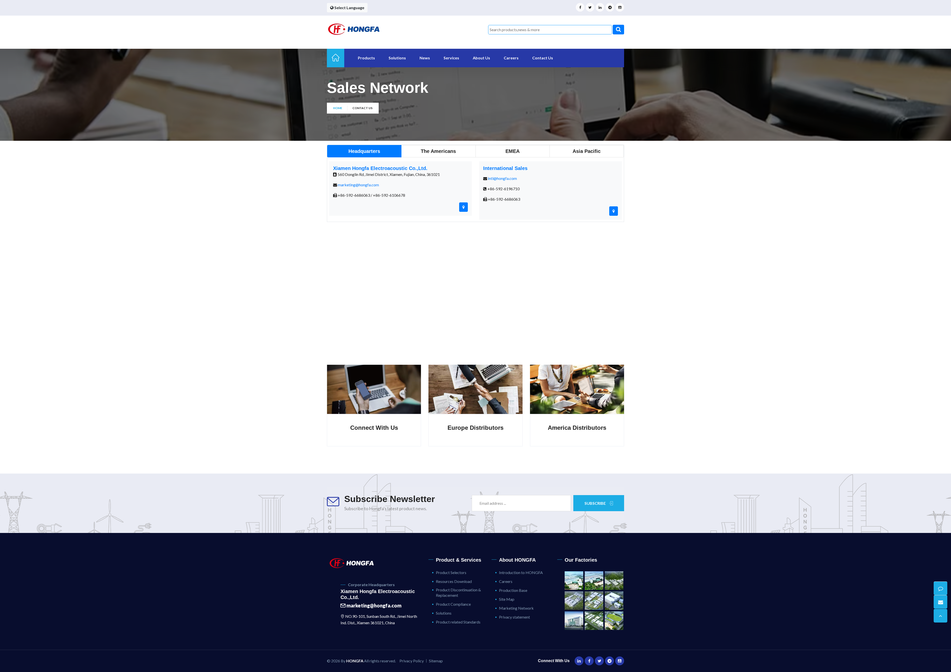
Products (366, 57)
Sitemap (436, 660)
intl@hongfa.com (502, 178)
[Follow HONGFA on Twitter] (590, 7)
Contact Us (542, 57)
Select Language (349, 7)
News (425, 57)
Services (451, 57)
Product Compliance (453, 604)
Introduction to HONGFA (521, 572)
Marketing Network (516, 608)
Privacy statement (514, 617)
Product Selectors (451, 572)
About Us (481, 57)
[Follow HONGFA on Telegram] (610, 7)
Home (337, 108)
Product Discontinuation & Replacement (458, 592)
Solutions (397, 57)
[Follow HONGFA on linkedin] (600, 7)
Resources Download (454, 581)
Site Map (506, 599)
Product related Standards (458, 622)
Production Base (513, 590)
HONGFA (354, 660)
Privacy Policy (411, 660)
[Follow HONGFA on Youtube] (619, 7)
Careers (511, 57)
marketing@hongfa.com (358, 184)
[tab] (364, 151)
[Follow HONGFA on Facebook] (580, 7)
